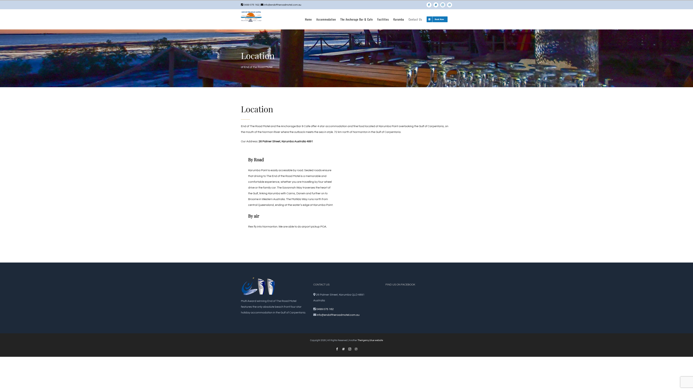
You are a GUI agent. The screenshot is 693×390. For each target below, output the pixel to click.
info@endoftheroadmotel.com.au (282, 5)
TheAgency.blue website (370, 340)
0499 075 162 (251, 5)
